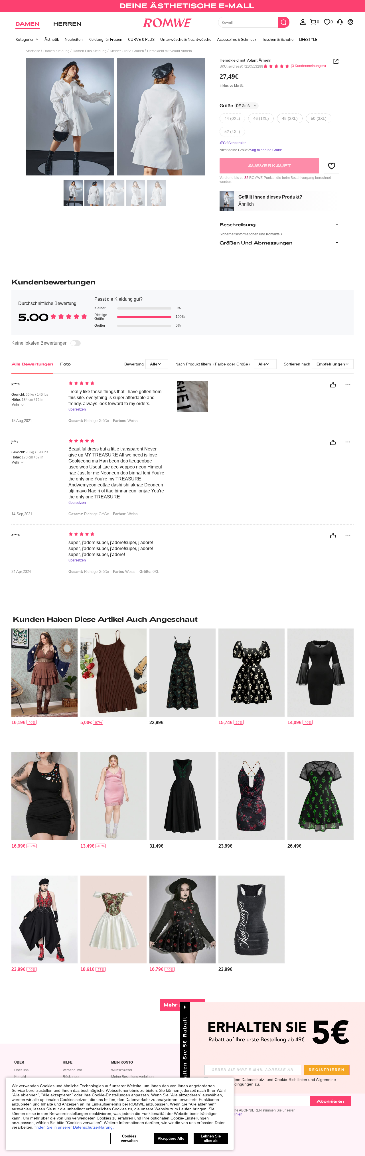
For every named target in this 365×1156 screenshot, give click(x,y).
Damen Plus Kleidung (90, 51)
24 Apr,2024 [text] (21, 572)
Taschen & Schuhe (277, 39)
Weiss (124, 571)
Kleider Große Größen (127, 51)
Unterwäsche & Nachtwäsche (185, 39)
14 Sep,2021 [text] (21, 514)
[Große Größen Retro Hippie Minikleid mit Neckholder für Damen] (44, 672)
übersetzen (77, 409)
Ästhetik (51, 39)
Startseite (33, 51)
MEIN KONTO (122, 1062)
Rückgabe (71, 1077)
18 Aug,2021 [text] (21, 421)
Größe (236, 105)
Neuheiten (74, 39)
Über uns (21, 1070)
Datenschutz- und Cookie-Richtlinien (274, 1079)
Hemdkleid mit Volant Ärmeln (245, 60)
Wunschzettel (121, 1070)
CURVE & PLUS (141, 39)
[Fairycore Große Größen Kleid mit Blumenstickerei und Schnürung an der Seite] (182, 796)
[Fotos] (115, 117)
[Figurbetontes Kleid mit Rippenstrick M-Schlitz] (113, 672)
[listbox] (303, 22)
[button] (331, 165)
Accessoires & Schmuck (236, 39)
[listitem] (44, 687)
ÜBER (19, 1062)
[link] (182, 7)
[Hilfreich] (333, 384)
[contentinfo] (18, 722)
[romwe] (167, 22)
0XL (149, 571)
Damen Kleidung (56, 51)
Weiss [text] (125, 421)
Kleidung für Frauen (105, 39)
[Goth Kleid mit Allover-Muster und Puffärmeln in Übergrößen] (251, 672)
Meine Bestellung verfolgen (132, 1077)
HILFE (67, 1062)
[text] (117, 384)
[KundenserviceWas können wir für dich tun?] (339, 21)
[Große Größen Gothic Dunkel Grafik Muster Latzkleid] (182, 920)
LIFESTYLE (308, 39)
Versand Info (72, 1070)
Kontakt (20, 1077)
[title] (182, 619)
